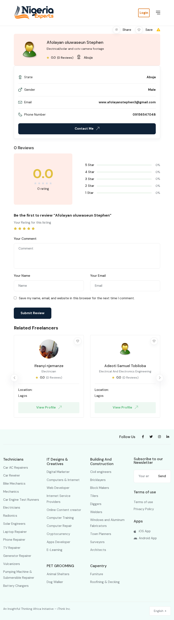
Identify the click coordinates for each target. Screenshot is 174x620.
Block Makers (99, 488)
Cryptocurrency (58, 534)
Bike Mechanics (14, 483)
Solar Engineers (14, 524)
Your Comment (25, 239)
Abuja (88, 57)
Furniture (96, 574)
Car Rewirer (11, 475)
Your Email (98, 276)
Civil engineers (100, 472)
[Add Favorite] (77, 341)
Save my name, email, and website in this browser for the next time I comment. (77, 298)
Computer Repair (59, 526)
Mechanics (11, 491)
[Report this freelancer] (158, 30)
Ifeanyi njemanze (48, 365)
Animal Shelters (58, 574)
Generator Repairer (17, 556)
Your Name (22, 276)
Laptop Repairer (15, 532)
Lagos (22, 396)
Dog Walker (55, 582)
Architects (98, 550)
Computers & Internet (63, 480)
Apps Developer (58, 542)
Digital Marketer (58, 472)
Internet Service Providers (58, 499)
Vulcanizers (11, 564)
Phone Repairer (14, 540)
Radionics (10, 516)
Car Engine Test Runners (21, 500)
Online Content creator (64, 510)
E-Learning (54, 550)
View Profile (46, 407)
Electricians (11, 507)
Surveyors (97, 542)
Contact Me (84, 128)
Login (144, 13)
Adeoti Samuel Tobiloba (125, 365)
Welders (96, 512)
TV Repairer (11, 548)
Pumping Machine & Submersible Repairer (18, 575)
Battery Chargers (16, 586)
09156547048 (144, 114)
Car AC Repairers (15, 467)
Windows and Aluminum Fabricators (107, 523)
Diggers (95, 504)
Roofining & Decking (105, 582)
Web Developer (58, 488)
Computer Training (60, 518)
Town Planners (100, 534)
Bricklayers (98, 480)
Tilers (94, 496)
